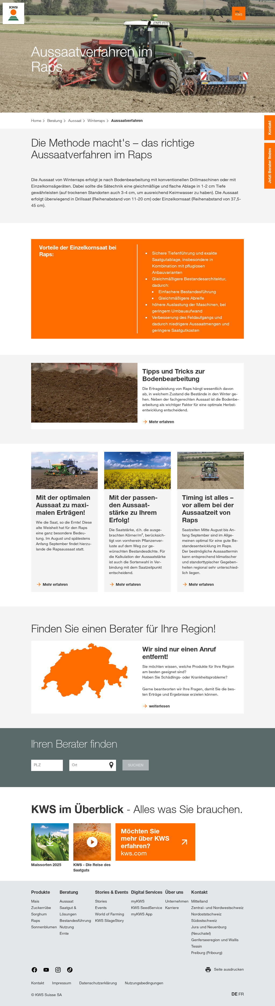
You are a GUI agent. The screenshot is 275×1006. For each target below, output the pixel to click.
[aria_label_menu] (259, 13)
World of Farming (109, 914)
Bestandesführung (75, 920)
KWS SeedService (146, 907)
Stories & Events (111, 892)
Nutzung (67, 927)
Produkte (40, 892)
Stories (101, 901)
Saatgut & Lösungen (68, 910)
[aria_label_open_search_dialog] (218, 13)
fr (203, 13)
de (195, 13)
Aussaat (66, 901)
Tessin (196, 946)
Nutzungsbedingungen (144, 983)
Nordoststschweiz (206, 914)
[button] (92, 848)
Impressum (61, 983)
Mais (35, 901)
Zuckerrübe (41, 907)
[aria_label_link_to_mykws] (238, 13)
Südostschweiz (204, 920)
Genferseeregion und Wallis (214, 939)
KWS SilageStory (109, 920)
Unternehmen (177, 901)
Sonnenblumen (44, 927)
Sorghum (39, 914)
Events (101, 907)
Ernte (64, 933)
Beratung (69, 892)
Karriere (172, 907)
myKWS (137, 901)
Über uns (174, 892)
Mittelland (199, 901)
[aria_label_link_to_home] (13, 13)
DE (234, 994)
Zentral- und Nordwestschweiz (217, 907)
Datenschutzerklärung (98, 983)
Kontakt (199, 892)
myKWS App (141, 914)
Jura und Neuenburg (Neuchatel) (208, 930)
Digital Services (146, 892)
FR (241, 994)
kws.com (145, 842)
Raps (35, 920)
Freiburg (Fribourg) (206, 952)
